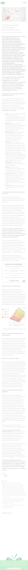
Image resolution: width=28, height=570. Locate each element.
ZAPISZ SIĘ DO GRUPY (6, 288)
